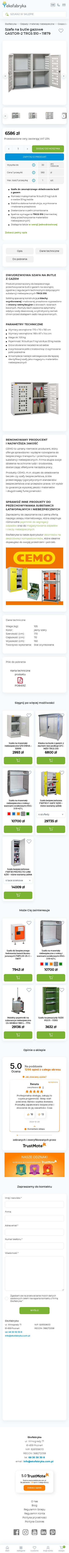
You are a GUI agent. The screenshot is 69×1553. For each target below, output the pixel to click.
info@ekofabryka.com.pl (17, 1336)
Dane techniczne (49, 251)
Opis (19, 251)
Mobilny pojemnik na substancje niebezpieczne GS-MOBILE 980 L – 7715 (18, 1020)
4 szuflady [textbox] (43, 814)
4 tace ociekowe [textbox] (14, 880)
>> (64, 116)
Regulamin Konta (34, 1514)
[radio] (9, 813)
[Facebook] (16, 1532)
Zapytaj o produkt (34, 157)
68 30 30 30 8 (36, 1457)
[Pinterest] (52, 1532)
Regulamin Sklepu (34, 1509)
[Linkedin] (43, 1532)
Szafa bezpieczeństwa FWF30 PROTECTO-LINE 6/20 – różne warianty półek (18, 872)
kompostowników (32, 538)
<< (5, 116)
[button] (18, 760)
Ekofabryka (10, 24)
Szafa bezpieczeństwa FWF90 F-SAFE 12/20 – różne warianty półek (50, 803)
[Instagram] (25, 1532)
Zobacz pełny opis (16, 233)
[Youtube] (34, 1532)
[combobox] (51, 814)
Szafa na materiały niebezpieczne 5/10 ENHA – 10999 (18, 746)
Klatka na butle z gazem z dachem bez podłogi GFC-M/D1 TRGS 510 (51, 746)
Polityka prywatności (34, 1518)
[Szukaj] (7, 14)
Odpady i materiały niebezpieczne (37, 24)
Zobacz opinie (34, 1487)
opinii (43, 1069)
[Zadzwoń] (58, 5)
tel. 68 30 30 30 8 (14, 1332)
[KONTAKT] (63, 5)
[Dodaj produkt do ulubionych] (61, 31)
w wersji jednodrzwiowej (43, 225)
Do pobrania (20, 259)
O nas (34, 1501)
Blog (34, 1505)
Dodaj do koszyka (48, 149)
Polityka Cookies (34, 1522)
